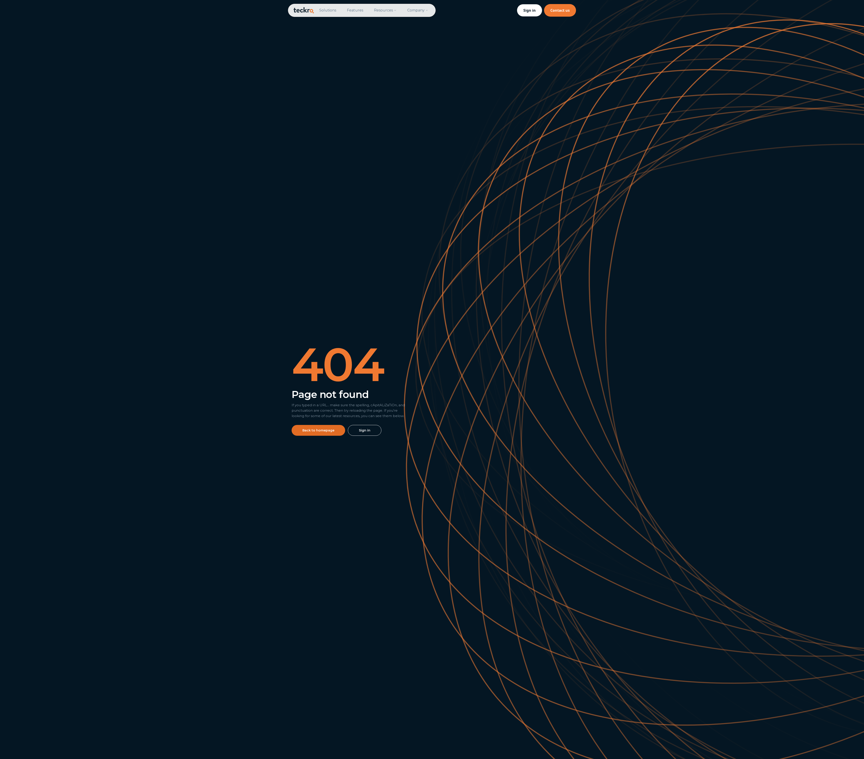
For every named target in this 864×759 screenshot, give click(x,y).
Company (416, 10)
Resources (383, 10)
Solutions (327, 10)
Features (355, 10)
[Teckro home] (304, 10)
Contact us (560, 10)
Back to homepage (318, 430)
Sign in (529, 10)
